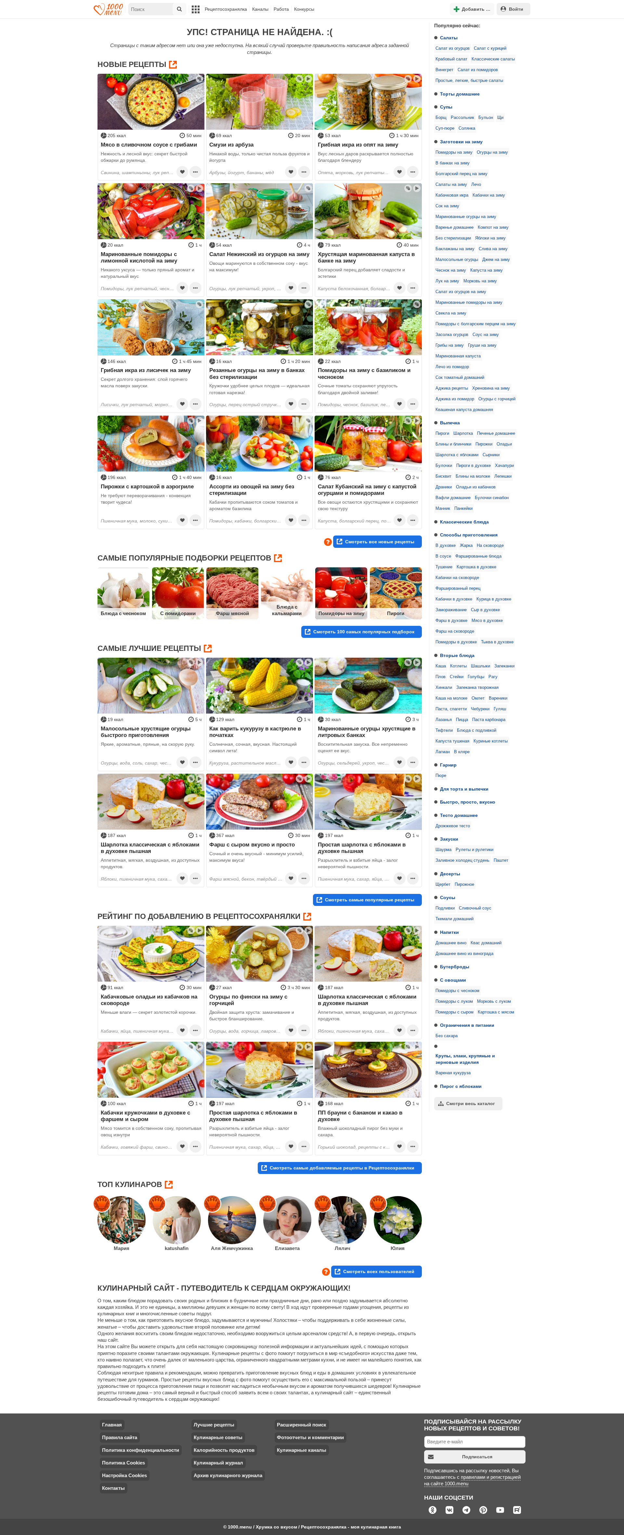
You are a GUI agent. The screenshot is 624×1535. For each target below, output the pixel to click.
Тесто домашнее (459, 815)
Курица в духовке (493, 599)
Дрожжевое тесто (453, 826)
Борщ (441, 117)
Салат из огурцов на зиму (461, 292)
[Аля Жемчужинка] (232, 1220)
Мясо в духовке (487, 620)
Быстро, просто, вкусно (467, 802)
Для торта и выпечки (464, 789)
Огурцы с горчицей (496, 399)
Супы (446, 107)
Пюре (441, 775)
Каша (441, 666)
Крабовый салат (451, 59)
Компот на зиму (493, 227)
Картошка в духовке (476, 567)
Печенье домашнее (496, 433)
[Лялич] (342, 1220)
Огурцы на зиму (492, 152)
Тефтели (444, 730)
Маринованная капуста (458, 356)
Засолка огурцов (452, 334)
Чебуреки (480, 709)
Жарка (466, 545)
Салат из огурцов (453, 48)
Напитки (449, 932)
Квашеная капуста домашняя (464, 409)
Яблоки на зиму (490, 238)
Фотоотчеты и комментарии (310, 1437)
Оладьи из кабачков (476, 487)
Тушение (444, 567)
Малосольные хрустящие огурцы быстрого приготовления (146, 732)
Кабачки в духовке (454, 599)
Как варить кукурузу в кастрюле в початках (255, 732)
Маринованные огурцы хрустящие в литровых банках (366, 732)
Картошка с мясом (496, 1012)
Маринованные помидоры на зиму (469, 302)
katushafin (176, 1248)
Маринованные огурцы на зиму (466, 216)
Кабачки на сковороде (457, 577)
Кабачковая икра (452, 195)
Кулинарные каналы (301, 1450)
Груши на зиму (482, 345)
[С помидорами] (178, 593)
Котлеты (458, 666)
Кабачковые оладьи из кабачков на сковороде (149, 1000)
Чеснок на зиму (451, 270)
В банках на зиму (453, 163)
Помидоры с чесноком (457, 990)
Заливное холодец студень (462, 860)
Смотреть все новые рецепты (379, 541)
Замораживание (451, 610)
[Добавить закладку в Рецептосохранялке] (182, 172)
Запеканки (504, 666)
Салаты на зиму (451, 184)
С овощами (453, 980)
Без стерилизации (453, 238)
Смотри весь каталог (470, 1103)
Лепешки (503, 476)
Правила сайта (119, 1437)
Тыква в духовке (497, 642)
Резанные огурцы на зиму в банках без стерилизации (257, 373)
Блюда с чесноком (123, 613)
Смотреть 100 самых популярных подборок (363, 631)
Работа (281, 9)
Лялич (342, 1248)
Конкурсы (304, 9)
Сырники (491, 455)
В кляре (462, 752)
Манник (443, 508)
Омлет (478, 698)
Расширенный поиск (301, 1424)
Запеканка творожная (477, 687)
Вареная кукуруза (453, 1073)
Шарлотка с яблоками (457, 455)
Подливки (445, 908)
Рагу (493, 677)
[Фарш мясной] (232, 593)
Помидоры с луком (454, 1001)
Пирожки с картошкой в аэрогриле (147, 486)
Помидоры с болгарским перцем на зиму (476, 324)
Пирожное (464, 884)
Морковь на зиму (480, 281)
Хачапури (504, 465)
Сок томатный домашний (460, 377)
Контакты (113, 1488)
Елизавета (287, 1248)
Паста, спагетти (451, 709)
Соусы (447, 897)
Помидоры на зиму (454, 152)
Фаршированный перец (458, 588)
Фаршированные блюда (478, 556)
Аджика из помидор (455, 399)
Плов (441, 677)
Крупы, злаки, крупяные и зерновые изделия (465, 1059)
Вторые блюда (457, 655)
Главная (112, 1424)
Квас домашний (486, 943)
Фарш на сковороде (455, 631)
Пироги (442, 433)
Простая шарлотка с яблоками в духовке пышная (362, 848)
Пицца (462, 719)
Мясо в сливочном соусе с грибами (149, 145)
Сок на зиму (447, 206)
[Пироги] (396, 593)
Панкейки (463, 508)
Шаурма (443, 849)
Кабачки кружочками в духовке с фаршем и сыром (145, 1116)
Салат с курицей (490, 48)
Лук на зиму (447, 281)
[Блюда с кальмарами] (287, 593)
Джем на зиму (496, 259)
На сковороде (490, 545)
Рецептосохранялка (226, 9)
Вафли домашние (453, 498)
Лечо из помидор (452, 367)
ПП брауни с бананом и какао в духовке (360, 1116)
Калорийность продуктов (224, 1450)
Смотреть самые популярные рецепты (369, 899)
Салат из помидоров (478, 70)
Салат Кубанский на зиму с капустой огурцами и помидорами (367, 490)
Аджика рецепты (452, 388)
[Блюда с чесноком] (124, 593)
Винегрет (444, 70)
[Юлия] (398, 1220)
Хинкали (444, 687)
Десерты (450, 873)
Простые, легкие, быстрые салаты (469, 80)
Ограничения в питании (467, 1025)
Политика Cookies (123, 1462)
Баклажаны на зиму (455, 249)
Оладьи (504, 444)
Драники (444, 487)
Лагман (443, 752)
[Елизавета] (287, 1220)
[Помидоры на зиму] (341, 593)
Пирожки (483, 444)
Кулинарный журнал (218, 1462)
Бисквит (443, 476)
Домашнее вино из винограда (464, 953)
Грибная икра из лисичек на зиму (146, 370)
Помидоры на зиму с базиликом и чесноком (364, 373)
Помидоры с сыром (455, 1012)
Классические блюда (464, 521)
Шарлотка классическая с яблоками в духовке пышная (150, 848)
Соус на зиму (486, 334)
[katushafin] (177, 1220)
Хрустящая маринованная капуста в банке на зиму (366, 257)
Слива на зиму (493, 249)
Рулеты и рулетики (474, 849)
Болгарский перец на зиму (462, 174)
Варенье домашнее (455, 227)
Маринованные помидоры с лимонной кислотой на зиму (139, 257)
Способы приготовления (469, 534)
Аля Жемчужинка (232, 1248)
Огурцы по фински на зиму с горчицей (248, 1000)
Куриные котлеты (491, 741)
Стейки (456, 677)
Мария (121, 1248)
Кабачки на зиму (489, 195)
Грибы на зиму (450, 345)
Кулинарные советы (218, 1437)
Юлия (398, 1248)
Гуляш (500, 709)
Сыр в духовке (485, 610)
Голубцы (476, 677)
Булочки (444, 465)
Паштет (501, 860)
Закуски (449, 839)
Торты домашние (460, 94)
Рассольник (462, 117)
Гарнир (448, 765)
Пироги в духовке (473, 465)
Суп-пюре (445, 128)
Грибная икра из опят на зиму (358, 145)
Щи (500, 117)
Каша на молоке (451, 698)
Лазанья (444, 719)
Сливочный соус (475, 908)
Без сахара (447, 1036)
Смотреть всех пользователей (378, 1271)
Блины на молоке (473, 476)
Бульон (485, 117)
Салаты (449, 37)
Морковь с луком (494, 1001)
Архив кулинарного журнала (228, 1475)
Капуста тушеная (452, 741)
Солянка (467, 128)
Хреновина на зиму (491, 388)
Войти (516, 9)
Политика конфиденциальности (140, 1450)
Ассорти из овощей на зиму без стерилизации (251, 490)
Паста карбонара (488, 719)
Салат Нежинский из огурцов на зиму (259, 254)
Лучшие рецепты (214, 1424)
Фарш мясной (232, 613)
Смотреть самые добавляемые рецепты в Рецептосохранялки (342, 1167)
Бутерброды (454, 966)
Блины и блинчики (453, 444)
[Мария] (122, 1220)
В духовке (446, 545)
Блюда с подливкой (476, 730)
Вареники (498, 698)
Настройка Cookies (124, 1475)
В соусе (443, 556)
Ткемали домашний (455, 919)
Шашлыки (480, 666)
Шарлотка (463, 433)
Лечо (476, 184)
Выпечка (450, 422)
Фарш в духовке (451, 620)
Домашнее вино (451, 943)
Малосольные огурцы (457, 259)
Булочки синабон (492, 498)
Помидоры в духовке (456, 642)
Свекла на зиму (451, 313)
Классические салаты (493, 59)
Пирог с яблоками (461, 1086)
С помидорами (178, 613)
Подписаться (477, 1456)
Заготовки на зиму (461, 141)
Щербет (443, 884)
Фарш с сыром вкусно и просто (252, 844)
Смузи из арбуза (231, 145)
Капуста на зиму (486, 270)
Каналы (260, 9)
